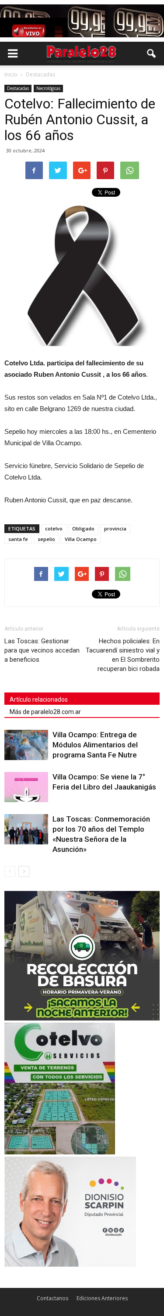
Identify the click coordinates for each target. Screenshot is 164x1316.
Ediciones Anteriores (102, 1298)
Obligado (83, 528)
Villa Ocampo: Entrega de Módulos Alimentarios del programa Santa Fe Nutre (95, 744)
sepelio (46, 539)
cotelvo (54, 528)
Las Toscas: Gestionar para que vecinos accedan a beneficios (42, 650)
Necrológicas (48, 88)
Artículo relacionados (39, 699)
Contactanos (52, 1298)
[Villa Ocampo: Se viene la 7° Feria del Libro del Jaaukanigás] (26, 787)
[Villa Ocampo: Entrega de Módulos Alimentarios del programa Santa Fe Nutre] (26, 745)
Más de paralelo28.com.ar (45, 711)
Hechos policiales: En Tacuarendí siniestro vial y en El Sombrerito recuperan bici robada (123, 655)
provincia (115, 528)
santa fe (18, 539)
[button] (152, 53)
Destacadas (18, 88)
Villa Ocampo (81, 539)
